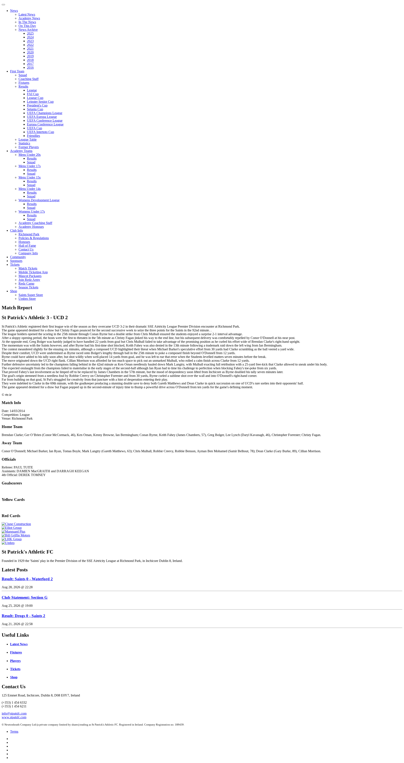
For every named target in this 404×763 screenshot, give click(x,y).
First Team (17, 71)
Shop (13, 291)
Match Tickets (28, 268)
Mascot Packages (30, 276)
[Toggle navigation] (3, 4)
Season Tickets (28, 287)
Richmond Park (29, 234)
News (14, 10)
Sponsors (16, 261)
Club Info (16, 230)
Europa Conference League (45, 124)
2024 (30, 37)
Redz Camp (26, 283)
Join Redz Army (29, 279)
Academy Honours (31, 226)
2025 (30, 33)
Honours (24, 242)
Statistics (24, 143)
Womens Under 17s (32, 211)
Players (15, 661)
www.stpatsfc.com (14, 717)
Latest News (27, 14)
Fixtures (24, 82)
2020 (30, 52)
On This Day (27, 26)
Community (18, 257)
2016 (30, 67)
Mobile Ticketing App (33, 272)
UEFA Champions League (44, 113)
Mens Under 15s (30, 177)
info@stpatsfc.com (14, 713)
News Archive (28, 29)
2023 (30, 41)
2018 (30, 60)
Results (23, 86)
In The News (27, 22)
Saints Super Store (31, 295)
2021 (30, 48)
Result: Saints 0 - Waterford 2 (27, 579)
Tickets (15, 264)
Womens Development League (39, 200)
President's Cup (37, 105)
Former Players (29, 147)
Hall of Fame (27, 245)
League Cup (35, 98)
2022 (30, 45)
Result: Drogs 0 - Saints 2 (23, 616)
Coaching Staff (29, 79)
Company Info (28, 253)
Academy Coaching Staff (35, 223)
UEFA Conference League (44, 120)
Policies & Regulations (34, 238)
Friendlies (33, 135)
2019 (30, 56)
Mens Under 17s (30, 166)
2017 (30, 63)
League (32, 90)
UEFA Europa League (42, 117)
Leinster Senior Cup (40, 101)
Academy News (29, 18)
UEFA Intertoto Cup (40, 132)
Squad (23, 75)
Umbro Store (27, 298)
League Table (28, 139)
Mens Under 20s (30, 154)
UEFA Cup (34, 128)
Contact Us (26, 249)
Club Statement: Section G (25, 597)
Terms (14, 731)
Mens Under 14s (30, 189)
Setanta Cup (35, 109)
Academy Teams (21, 151)
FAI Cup (33, 94)
